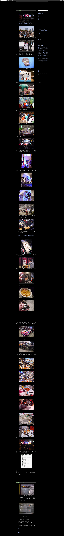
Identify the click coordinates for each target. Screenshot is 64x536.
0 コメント (20, 527)
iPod (42, 45)
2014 (39, 21)
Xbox (47, 48)
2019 (39, 16)
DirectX (45, 55)
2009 (39, 38)
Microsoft (42, 47)
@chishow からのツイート (40, 13)
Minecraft (44, 52)
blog (44, 47)
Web (38, 45)
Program (41, 44)
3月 (39, 31)
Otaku (38, 70)
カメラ (46, 58)
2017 (39, 18)
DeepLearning (42, 55)
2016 (39, 19)
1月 (39, 33)
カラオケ (40, 48)
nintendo (43, 57)
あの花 (38, 58)
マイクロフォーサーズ (44, 60)
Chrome (38, 55)
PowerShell (39, 53)
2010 (39, 37)
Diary (38, 43)
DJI (40, 55)
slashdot (46, 57)
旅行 (44, 44)
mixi (47, 53)
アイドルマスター (41, 58)
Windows (45, 48)
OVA (46, 52)
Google (40, 45)
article (46, 44)
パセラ (42, 50)
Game (18, 528)
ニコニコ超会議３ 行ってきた (20, 10)
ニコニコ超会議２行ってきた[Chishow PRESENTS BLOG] (24, 23)
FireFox (42, 48)
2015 (39, 20)
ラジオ (46, 60)
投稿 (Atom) (18, 532)
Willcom (41, 53)
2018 (39, 17)
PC (42, 43)
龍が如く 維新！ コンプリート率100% (21, 482)
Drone (46, 55)
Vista (38, 48)
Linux (41, 52)
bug (38, 57)
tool (47, 57)
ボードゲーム (40, 60)
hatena (44, 53)
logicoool (41, 57)
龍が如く (47, 50)
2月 (39, 32)
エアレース (45, 58)
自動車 (38, 44)
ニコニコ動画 (39, 50)
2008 (39, 39)
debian (46, 47)
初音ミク (44, 50)
